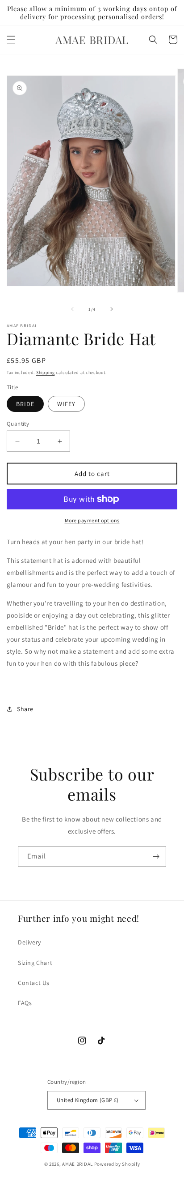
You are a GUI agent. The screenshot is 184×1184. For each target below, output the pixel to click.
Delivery (29, 942)
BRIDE (25, 404)
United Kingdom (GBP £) (88, 1100)
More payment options (92, 520)
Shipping (45, 372)
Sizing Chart (35, 963)
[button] (11, 39)
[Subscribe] (156, 856)
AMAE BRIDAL (77, 1164)
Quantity (18, 423)
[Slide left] (72, 309)
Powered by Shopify (117, 1164)
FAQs (25, 1003)
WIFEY (66, 404)
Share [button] (25, 709)
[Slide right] (111, 309)
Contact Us (34, 983)
